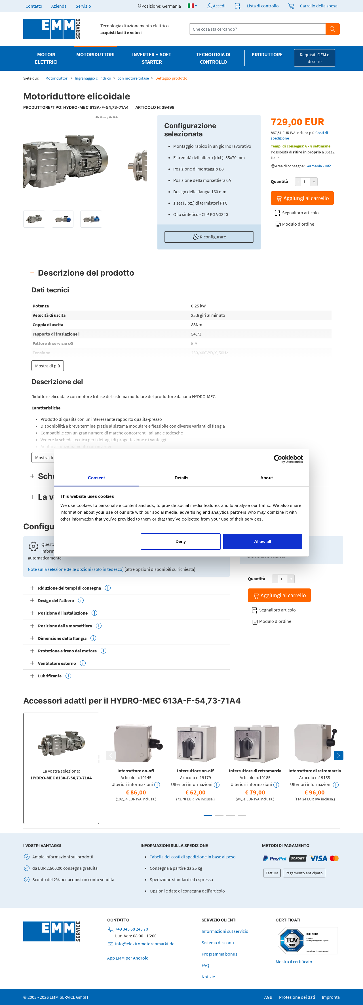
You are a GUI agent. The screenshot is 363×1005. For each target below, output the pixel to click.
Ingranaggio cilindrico (93, 78)
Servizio (83, 6)
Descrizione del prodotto (86, 273)
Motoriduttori (56, 78)
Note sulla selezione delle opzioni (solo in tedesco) (76, 569)
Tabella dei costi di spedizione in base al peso (193, 857)
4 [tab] (242, 815)
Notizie (208, 976)
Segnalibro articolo (300, 212)
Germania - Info (318, 165)
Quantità (279, 181)
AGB (268, 997)
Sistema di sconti (218, 942)
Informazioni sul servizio (225, 931)
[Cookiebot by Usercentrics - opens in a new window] (278, 459)
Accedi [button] (219, 6)
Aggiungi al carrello (305, 197)
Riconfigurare (212, 237)
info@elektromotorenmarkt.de (144, 943)
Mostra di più (47, 366)
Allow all (262, 541)
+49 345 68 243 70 (131, 929)
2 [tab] (219, 815)
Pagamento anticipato (304, 872)
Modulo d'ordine (297, 224)
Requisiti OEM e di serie (314, 58)
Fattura (272, 872)
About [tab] (266, 477)
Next (338, 755)
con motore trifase (133, 78)
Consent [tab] (96, 477)
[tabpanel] (136, 760)
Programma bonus (219, 954)
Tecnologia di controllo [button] (213, 58)
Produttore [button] (267, 54)
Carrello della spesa (318, 6)
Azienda (59, 6)
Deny (181, 541)
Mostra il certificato (294, 961)
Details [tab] (182, 477)
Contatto (34, 6)
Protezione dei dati (297, 997)
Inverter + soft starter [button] (151, 58)
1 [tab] (208, 815)
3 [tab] (230, 815)
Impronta (331, 997)
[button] (192, 5)
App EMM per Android (128, 958)
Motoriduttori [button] (95, 54)
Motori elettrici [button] (46, 58)
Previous (111, 755)
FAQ (205, 965)
